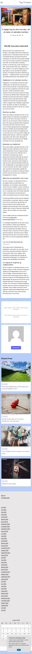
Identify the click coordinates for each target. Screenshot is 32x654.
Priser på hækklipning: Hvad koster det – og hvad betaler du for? (15, 387)
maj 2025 (3, 536)
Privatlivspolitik (5, 498)
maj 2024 (3, 560)
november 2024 (5, 548)
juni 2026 (3, 510)
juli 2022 (3, 608)
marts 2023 (4, 591)
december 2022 (5, 598)
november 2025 (5, 526)
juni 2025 (3, 534)
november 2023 (5, 572)
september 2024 (5, 553)
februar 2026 (4, 519)
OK (19, 649)
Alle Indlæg (8, 11)
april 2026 (4, 514)
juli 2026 (3, 507)
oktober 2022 (4, 603)
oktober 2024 (4, 550)
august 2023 (4, 579)
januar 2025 (4, 546)
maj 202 (3, 610)
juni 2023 (3, 584)
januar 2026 (4, 522)
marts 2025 (4, 541)
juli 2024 (3, 557)
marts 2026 (4, 517)
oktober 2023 (4, 574)
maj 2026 (3, 512)
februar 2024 (4, 567)
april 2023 (4, 589)
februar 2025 (4, 543)
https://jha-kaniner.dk (16, 242)
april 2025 (4, 538)
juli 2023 (3, 581)
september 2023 (5, 577)
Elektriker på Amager (9, 484)
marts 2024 (4, 565)
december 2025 (5, 524)
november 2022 (5, 600)
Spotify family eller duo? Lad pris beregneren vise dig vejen (13, 420)
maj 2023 (3, 586)
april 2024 (4, 562)
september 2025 (5, 529)
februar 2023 (4, 593)
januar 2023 (4, 596)
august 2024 (4, 555)
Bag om (3, 495)
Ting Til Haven (25, 2)
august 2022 (4, 605)
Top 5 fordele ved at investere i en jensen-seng (16, 452)
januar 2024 (4, 569)
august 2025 (4, 531)
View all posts (16, 347)
